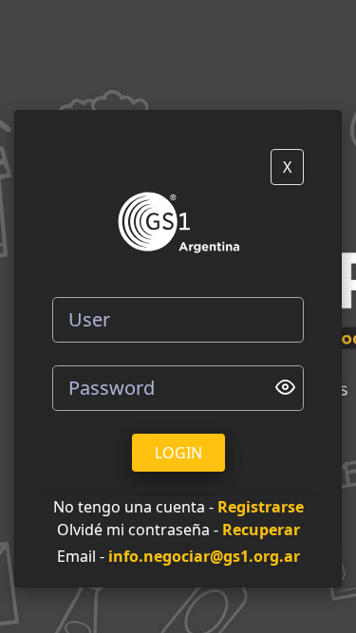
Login (178, 452)
